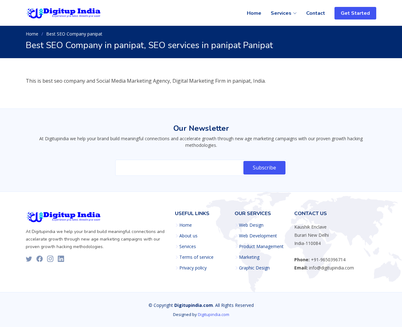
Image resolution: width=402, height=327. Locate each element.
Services (187, 246)
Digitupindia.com (213, 314)
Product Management (261, 246)
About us (188, 236)
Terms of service (196, 257)
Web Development (258, 236)
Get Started (355, 13)
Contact (315, 13)
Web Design (251, 225)
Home (254, 13)
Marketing (249, 257)
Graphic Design (254, 268)
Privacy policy (193, 268)
